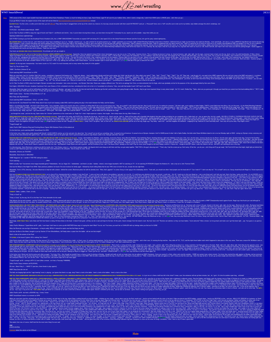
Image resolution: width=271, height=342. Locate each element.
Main (5, 18)
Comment (13, 330)
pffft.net (52, 24)
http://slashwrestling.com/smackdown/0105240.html (74, 21)
